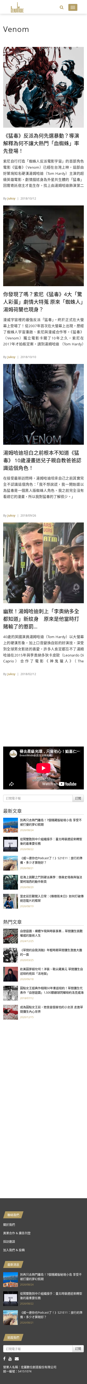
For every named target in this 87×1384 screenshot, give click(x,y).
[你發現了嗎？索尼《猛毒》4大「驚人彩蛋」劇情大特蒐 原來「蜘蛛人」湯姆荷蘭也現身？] (43, 245)
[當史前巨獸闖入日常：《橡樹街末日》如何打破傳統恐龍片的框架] (10, 901)
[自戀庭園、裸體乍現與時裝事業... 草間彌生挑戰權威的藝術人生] (10, 936)
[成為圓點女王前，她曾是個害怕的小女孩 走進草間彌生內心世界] (10, 1012)
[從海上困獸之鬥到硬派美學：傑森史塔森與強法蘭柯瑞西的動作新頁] (10, 882)
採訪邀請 (9, 1241)
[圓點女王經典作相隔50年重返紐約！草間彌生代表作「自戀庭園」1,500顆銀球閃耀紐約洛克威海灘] (10, 993)
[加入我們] (18, 1359)
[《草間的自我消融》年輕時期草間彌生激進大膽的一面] (10, 955)
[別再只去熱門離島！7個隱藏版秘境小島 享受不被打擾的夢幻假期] (10, 825)
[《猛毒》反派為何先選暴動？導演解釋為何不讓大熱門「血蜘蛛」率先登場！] (43, 87)
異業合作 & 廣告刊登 (17, 1233)
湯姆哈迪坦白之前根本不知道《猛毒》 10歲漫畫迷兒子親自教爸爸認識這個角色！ (42, 460)
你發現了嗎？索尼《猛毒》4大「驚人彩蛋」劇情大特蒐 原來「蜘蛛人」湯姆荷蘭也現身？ (43, 302)
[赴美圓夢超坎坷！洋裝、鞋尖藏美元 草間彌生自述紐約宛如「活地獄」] (10, 974)
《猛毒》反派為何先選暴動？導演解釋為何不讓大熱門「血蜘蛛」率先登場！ (41, 143)
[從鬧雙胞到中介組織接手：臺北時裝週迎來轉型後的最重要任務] (10, 844)
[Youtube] (11, 1359)
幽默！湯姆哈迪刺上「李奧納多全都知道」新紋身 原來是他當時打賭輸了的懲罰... (41, 619)
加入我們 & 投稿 (14, 1250)
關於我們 (9, 1225)
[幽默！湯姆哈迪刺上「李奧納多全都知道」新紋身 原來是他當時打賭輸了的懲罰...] (43, 563)
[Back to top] (73, 1370)
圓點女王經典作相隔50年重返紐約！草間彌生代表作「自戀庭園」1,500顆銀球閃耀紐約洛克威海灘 (52, 992)
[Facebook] (5, 1359)
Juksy (11, 198)
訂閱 (78, 798)
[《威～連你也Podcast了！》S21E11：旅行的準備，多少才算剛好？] (10, 863)
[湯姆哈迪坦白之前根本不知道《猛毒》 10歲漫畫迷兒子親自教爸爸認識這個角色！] (43, 404)
